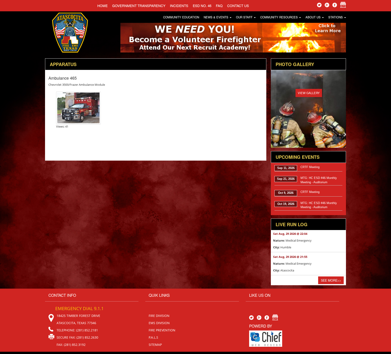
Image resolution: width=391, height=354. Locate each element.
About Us (313, 17)
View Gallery (309, 93)
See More (331, 280)
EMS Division (159, 323)
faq (219, 5)
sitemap (155, 344)
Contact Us (238, 5)
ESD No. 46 (202, 5)
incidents (179, 5)
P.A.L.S (153, 337)
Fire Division (159, 316)
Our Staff (244, 17)
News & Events (216, 17)
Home (102, 5)
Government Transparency (138, 5)
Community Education (181, 17)
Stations (336, 17)
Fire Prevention (162, 330)
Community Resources (279, 17)
